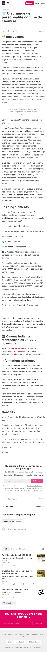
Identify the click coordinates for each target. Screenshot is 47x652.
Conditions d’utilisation (34, 486)
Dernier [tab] (14, 549)
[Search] (43, 549)
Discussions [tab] (23, 549)
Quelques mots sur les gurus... (16, 589)
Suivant (39, 506)
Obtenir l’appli (34, 642)
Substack (8, 647)
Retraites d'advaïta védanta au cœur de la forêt (17, 577)
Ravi (40, 354)
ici (15, 354)
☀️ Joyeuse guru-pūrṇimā (11, 592)
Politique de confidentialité (34, 490)
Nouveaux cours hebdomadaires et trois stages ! (17, 559)
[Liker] (4, 31)
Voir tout (7, 603)
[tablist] (13, 521)
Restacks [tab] (19, 522)
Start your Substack (16, 642)
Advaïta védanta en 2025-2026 (16, 555)
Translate (6, 9)
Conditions (34, 634)
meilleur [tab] (6, 549)
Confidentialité (23, 634)
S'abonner (29, 3)
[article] (23, 560)
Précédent (9, 506)
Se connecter (40, 3)
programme (18, 348)
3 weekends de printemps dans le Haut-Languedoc (17, 572)
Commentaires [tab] (8, 522)
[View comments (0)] (9, 31)
